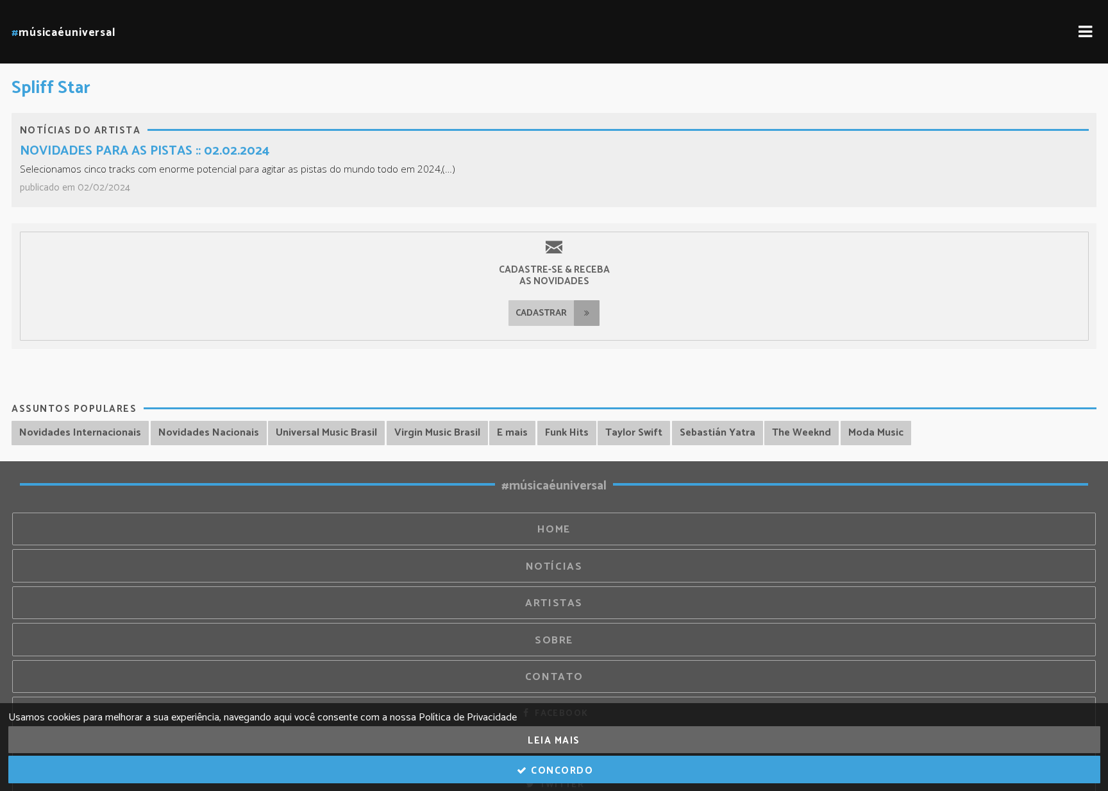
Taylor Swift (633, 432)
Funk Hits (567, 432)
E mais (512, 432)
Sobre (554, 640)
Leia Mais (554, 741)
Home (554, 529)
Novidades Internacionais (80, 432)
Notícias (554, 566)
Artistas (554, 603)
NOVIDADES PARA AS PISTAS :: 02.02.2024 (144, 151)
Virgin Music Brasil (437, 432)
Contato (554, 677)
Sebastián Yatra (717, 432)
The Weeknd (801, 432)
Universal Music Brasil (326, 432)
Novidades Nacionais (208, 432)
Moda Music (875, 432)
